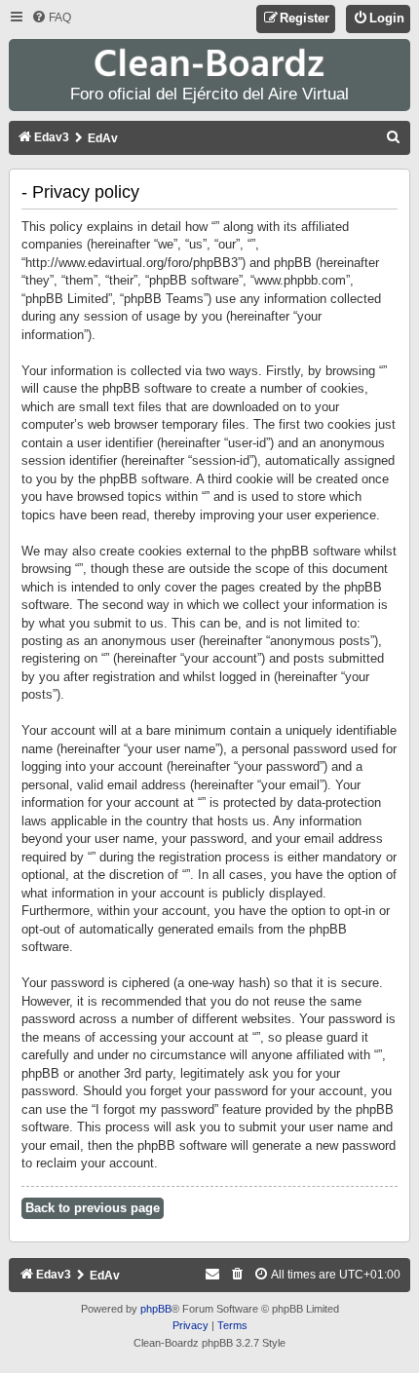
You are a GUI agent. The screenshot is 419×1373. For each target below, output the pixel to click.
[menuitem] (51, 18)
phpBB (155, 1309)
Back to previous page (92, 1208)
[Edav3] (209, 64)
